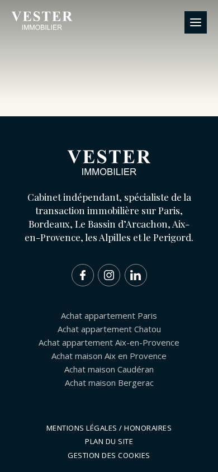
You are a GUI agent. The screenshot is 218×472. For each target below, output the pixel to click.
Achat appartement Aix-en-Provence (109, 342)
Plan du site (109, 441)
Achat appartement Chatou (109, 328)
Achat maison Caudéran (109, 369)
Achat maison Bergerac (109, 382)
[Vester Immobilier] (42, 28)
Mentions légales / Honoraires (109, 428)
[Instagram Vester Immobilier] (109, 275)
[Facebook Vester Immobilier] (82, 275)
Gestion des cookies (109, 455)
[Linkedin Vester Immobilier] (135, 275)
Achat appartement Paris (109, 315)
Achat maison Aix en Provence (109, 355)
